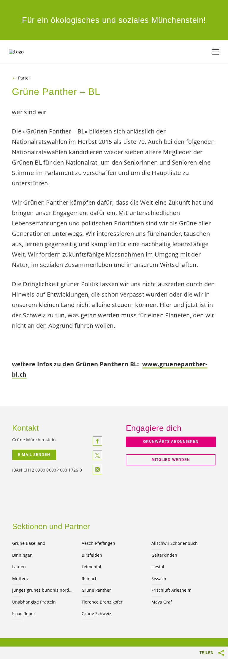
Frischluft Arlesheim (171, 590)
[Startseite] (24, 52)
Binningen (22, 555)
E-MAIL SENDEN (34, 455)
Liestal (157, 566)
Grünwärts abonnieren (171, 442)
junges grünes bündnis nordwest (43, 590)
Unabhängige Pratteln (34, 602)
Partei (24, 78)
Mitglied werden (171, 460)
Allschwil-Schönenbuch (174, 543)
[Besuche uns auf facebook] (97, 441)
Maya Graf (161, 602)
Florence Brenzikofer (102, 602)
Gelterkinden (164, 555)
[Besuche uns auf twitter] (97, 455)
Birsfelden (92, 555)
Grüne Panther (96, 590)
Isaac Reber (23, 613)
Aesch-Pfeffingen (98, 543)
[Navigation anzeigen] (215, 51)
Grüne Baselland (28, 543)
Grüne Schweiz (96, 613)
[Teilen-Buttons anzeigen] (221, 653)
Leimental (91, 566)
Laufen (19, 566)
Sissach (158, 578)
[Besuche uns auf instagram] (97, 469)
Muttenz (20, 578)
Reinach (90, 578)
